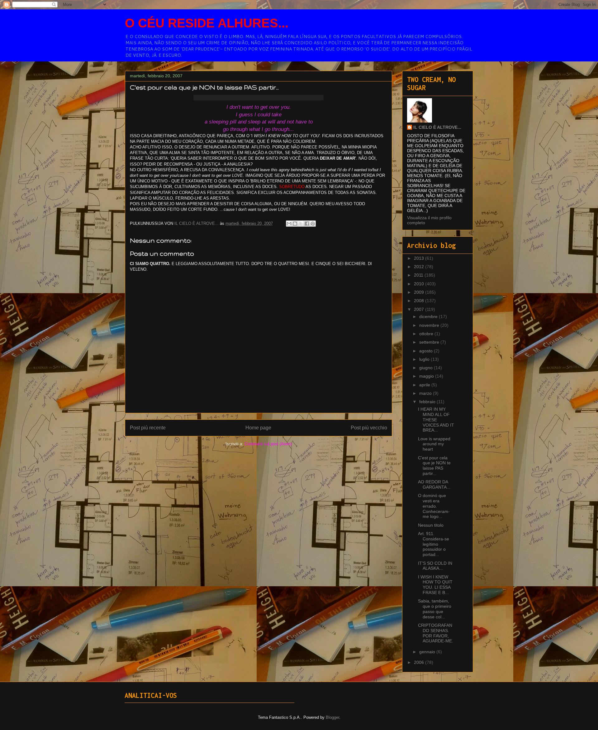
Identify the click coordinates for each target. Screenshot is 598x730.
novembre (429, 325)
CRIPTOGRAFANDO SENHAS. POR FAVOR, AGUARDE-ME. (435, 633)
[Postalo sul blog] (295, 223)
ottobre (426, 333)
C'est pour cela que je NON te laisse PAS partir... (434, 465)
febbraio (428, 401)
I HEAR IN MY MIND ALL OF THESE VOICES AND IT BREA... (436, 420)
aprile (425, 384)
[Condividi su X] (301, 223)
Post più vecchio (369, 427)
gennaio (427, 651)
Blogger (332, 717)
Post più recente (148, 427)
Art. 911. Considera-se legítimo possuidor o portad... (433, 544)
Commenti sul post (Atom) (268, 444)
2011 (419, 275)
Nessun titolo (431, 525)
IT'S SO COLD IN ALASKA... (435, 566)
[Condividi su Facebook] (307, 223)
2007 (419, 309)
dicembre (429, 316)
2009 (419, 292)
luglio (425, 359)
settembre (429, 342)
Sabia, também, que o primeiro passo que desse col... (434, 608)
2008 (419, 300)
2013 (419, 258)
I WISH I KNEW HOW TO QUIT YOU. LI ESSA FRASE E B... (435, 584)
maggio (427, 376)
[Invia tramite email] (289, 223)
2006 (419, 662)
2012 (419, 266)
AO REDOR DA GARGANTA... (434, 484)
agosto (426, 350)
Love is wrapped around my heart (434, 444)
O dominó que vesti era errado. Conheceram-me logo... (434, 506)
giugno (426, 367)
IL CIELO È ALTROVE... (437, 127)
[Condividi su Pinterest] (313, 223)
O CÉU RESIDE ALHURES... (206, 23)
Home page (258, 427)
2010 (419, 283)
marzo (426, 393)
